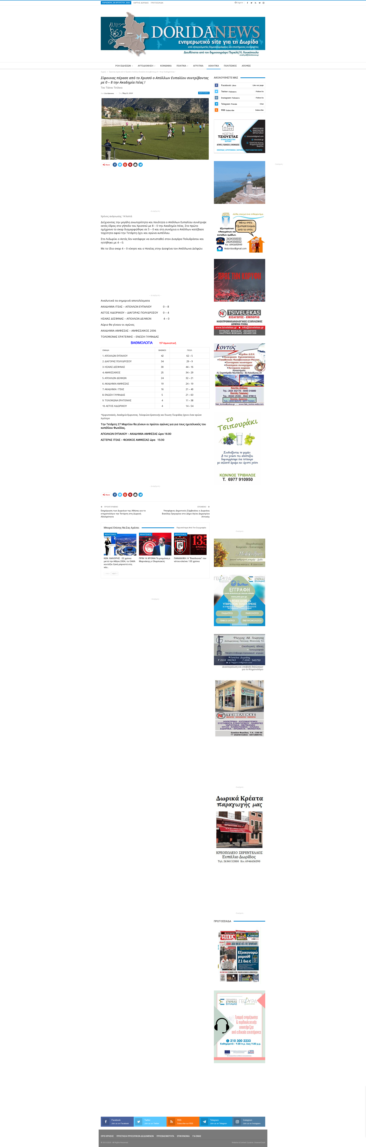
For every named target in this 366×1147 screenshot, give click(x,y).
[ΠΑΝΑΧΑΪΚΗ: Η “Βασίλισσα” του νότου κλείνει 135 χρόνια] (190, 544)
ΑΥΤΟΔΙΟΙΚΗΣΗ (145, 66)
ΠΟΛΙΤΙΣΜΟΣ (230, 66)
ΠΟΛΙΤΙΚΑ (181, 66)
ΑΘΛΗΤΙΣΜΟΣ (204, 93)
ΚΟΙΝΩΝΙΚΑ (166, 66)
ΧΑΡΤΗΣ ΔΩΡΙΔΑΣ (141, 3)
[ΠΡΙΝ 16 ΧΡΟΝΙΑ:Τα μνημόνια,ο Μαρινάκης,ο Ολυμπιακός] (155, 544)
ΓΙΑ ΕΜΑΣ (196, 1136)
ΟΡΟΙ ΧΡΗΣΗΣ (107, 1136)
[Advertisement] (87, 118)
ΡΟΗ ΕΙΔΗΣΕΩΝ (123, 66)
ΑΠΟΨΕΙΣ (246, 66)
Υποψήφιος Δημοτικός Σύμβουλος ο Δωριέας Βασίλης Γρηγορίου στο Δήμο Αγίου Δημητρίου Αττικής (186, 513)
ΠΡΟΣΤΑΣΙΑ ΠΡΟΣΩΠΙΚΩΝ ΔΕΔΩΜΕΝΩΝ (135, 1136)
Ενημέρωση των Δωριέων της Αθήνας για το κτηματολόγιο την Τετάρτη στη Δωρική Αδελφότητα (123, 513)
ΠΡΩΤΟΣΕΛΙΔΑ (157, 3)
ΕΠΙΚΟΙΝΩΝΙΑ (183, 1136)
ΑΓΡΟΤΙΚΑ (198, 66)
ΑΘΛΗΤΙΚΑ (213, 66)
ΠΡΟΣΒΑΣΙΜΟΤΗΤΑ (165, 1136)
